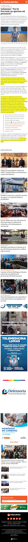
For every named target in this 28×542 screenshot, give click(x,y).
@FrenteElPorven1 (20, 124)
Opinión (14, 523)
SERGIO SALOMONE (24, 43)
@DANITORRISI (12, 124)
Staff (19, 525)
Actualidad (14, 522)
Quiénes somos (6, 525)
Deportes (20, 522)
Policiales (10, 523)
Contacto (23, 525)
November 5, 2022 (9, 131)
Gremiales (9, 522)
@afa (21, 125)
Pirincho (18, 523)
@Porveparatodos (9, 125)
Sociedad (24, 522)
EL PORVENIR (9, 43)
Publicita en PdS (13, 525)
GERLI (13, 43)
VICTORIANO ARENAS (17, 43)
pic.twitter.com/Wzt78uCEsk (11, 127)
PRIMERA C (5, 43)
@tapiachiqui (16, 125)
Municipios (4, 522)
